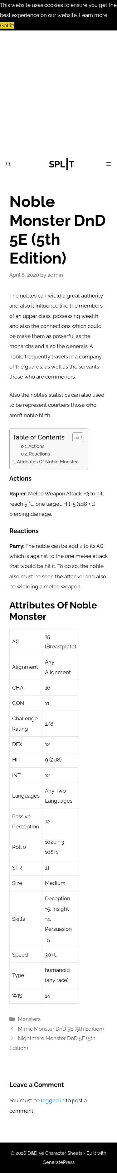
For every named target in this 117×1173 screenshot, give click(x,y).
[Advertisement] (58, 92)
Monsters (29, 1019)
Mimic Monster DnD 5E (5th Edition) (61, 1029)
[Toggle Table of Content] (75, 437)
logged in (53, 1100)
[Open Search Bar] (8, 164)
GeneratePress (59, 1162)
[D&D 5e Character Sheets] (62, 164)
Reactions (39, 453)
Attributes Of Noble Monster (47, 462)
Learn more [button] (93, 15)
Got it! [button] (7, 25)
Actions (36, 446)
